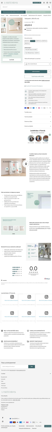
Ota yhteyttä (38, 426)
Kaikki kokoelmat (30, 426)
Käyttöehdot (22, 426)
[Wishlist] (50, 2)
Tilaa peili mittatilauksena (24, 428)
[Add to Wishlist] (49, 71)
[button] (13, 12)
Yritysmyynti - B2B (36, 2)
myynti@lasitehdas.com (41, 228)
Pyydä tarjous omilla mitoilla (38, 76)
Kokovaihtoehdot (28, 38)
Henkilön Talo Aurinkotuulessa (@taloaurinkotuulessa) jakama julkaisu (17, 320)
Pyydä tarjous (48, 426)
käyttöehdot (12, 370)
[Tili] (44, 3)
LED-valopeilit (24, 15)
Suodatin (5, 280)
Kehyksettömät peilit (14, 15)
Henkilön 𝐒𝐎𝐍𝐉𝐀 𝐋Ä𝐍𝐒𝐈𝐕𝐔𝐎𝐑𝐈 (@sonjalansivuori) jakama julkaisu (33, 304)
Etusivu (2, 15)
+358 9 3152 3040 (16, 400)
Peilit (7, 15)
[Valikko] (2, 3)
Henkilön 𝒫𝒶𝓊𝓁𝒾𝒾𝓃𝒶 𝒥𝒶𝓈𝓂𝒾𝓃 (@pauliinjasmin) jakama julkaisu (14, 304)
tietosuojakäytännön (21, 370)
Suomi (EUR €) (15, 418)
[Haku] (49, 7)
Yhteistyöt (34, 428)
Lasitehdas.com (8, 426)
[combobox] (26, 7)
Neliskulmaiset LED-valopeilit (35, 15)
